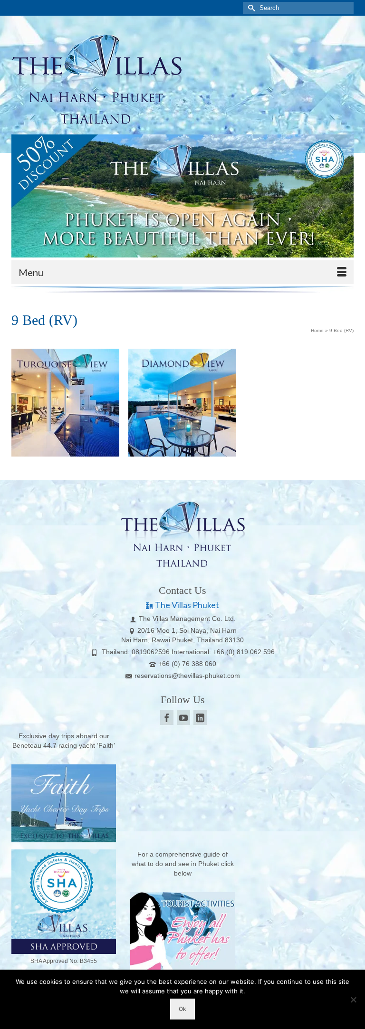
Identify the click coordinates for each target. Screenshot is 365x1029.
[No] (353, 999)
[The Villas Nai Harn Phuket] (182, 77)
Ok (182, 1008)
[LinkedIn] (200, 717)
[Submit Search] (250, 8)
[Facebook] (166, 717)
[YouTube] (183, 717)
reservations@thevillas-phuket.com (187, 675)
